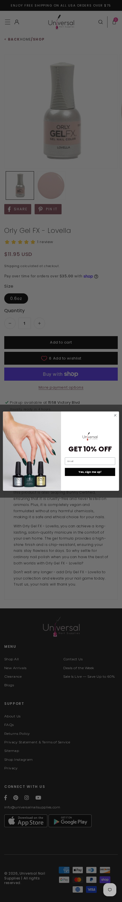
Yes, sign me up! (90, 472)
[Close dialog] (115, 415)
